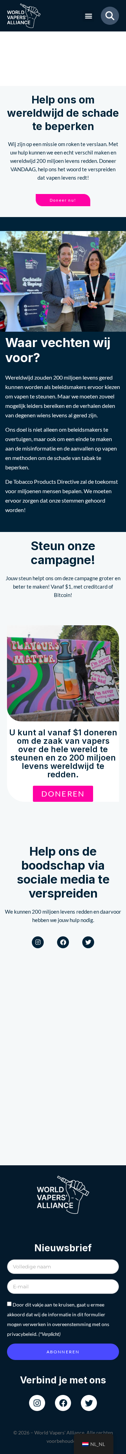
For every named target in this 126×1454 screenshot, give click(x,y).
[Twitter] (88, 942)
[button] (88, 16)
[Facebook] (63, 942)
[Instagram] (38, 942)
